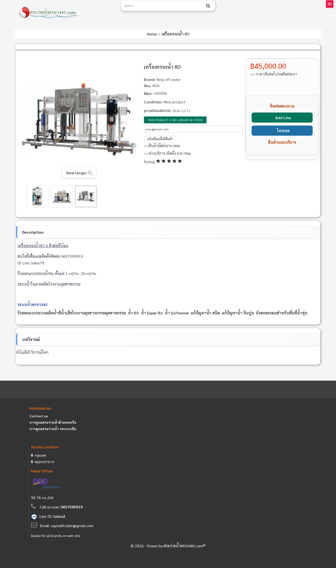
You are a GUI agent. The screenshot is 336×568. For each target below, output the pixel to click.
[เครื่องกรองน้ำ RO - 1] (37, 196)
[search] (208, 5)
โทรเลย (283, 130)
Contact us (39, 416)
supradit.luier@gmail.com (72, 525)
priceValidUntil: (157, 110)
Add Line (283, 117)
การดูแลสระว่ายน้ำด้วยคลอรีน (53, 422)
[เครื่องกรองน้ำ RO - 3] (86, 196)
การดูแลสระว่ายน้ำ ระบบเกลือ (53, 428)
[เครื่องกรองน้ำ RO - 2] (62, 196)
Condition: (153, 101)
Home (152, 33)
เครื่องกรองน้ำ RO (175, 33)
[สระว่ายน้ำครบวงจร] (65, 13)
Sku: (147, 85)
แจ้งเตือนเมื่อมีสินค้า (160, 139)
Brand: (149, 79)
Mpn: (148, 93)
